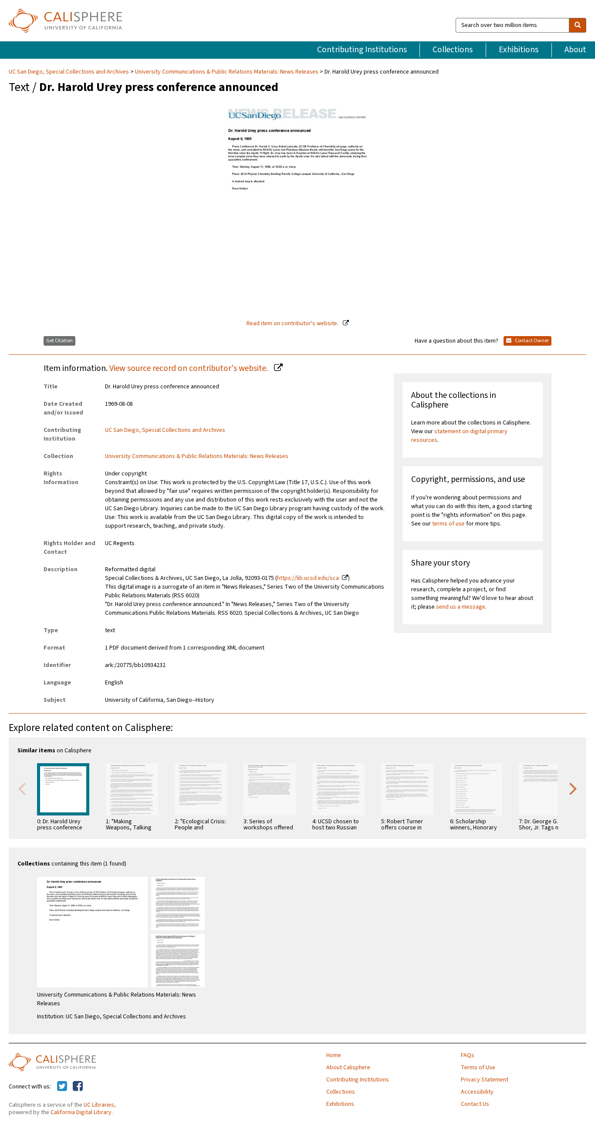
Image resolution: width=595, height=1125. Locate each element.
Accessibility (477, 1092)
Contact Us (475, 1104)
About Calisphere (348, 1067)
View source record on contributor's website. (189, 368)
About (575, 50)
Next (573, 788)
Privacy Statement (484, 1080)
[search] (577, 25)
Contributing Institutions (362, 50)
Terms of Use (478, 1067)
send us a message (460, 607)
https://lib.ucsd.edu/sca (308, 578)
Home (333, 1055)
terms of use (448, 523)
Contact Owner (531, 340)
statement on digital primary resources (459, 436)
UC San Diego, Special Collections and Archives (69, 71)
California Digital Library (81, 1112)
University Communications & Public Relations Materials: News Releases (226, 71)
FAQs (467, 1055)
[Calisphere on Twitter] (62, 1086)
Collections (453, 50)
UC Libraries (99, 1105)
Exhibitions (518, 50)
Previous (21, 788)
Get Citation (59, 340)
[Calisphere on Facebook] (78, 1086)
